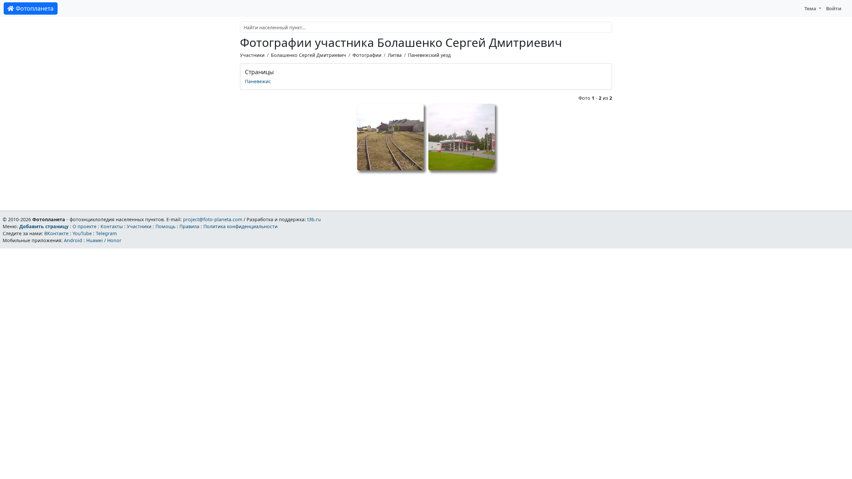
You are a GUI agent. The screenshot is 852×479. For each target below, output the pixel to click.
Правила (189, 226)
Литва (395, 55)
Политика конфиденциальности (240, 226)
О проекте (85, 226)
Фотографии (366, 55)
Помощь (165, 226)
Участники (252, 55)
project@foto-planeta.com (212, 219)
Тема (811, 8)
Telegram (106, 233)
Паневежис (258, 81)
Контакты (112, 226)
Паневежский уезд (429, 55)
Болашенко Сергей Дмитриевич (308, 55)
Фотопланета (34, 8)
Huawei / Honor (103, 240)
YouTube (82, 233)
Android (73, 240)
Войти (833, 8)
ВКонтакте (56, 233)
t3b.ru (314, 219)
